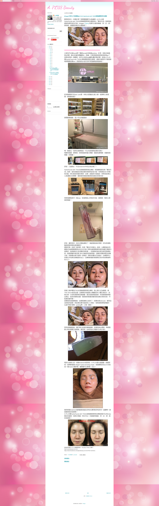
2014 (50, 81)
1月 (50, 66)
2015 (50, 79)
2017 (50, 76)
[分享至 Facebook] (83, 454)
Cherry (86, 23)
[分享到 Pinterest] (85, 454)
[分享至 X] (82, 454)
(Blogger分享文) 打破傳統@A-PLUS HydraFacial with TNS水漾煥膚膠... (54, 73)
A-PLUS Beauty (61, 7)
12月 (51, 49)
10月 (51, 52)
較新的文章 (67, 493)
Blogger (84, 503)
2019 (50, 46)
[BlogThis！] (81, 454)
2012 (50, 84)
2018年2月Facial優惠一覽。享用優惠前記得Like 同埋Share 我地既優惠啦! (54, 69)
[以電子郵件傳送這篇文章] (80, 454)
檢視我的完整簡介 (51, 24)
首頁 (88, 493)
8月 (50, 55)
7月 (50, 57)
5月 (50, 60)
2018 (50, 47)
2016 (50, 78)
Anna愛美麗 (56, 15)
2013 (50, 83)
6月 (50, 58)
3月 (50, 63)
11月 (51, 50)
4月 (50, 61)
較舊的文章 (109, 493)
